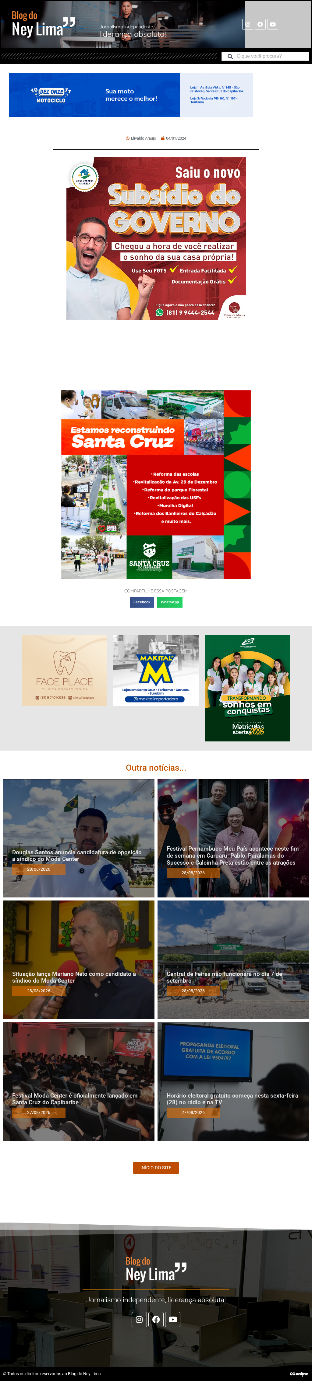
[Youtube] (272, 24)
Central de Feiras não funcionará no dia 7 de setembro (224, 977)
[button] (142, 602)
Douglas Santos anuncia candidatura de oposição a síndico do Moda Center (77, 856)
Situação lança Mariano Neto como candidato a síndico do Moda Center (74, 977)
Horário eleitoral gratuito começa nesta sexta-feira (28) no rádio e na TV (232, 1099)
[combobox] (265, 56)
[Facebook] (260, 24)
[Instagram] (247, 24)
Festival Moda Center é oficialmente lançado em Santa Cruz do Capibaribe (75, 1099)
